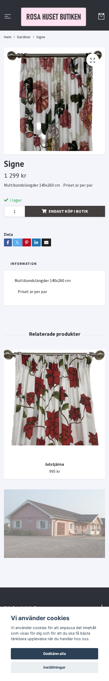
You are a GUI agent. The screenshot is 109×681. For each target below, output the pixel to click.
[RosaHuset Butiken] (54, 29)
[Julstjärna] (54, 428)
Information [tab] (24, 288)
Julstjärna (54, 488)
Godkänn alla (54, 653)
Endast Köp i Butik (68, 235)
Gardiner (24, 61)
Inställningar (54, 667)
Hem (7, 61)
